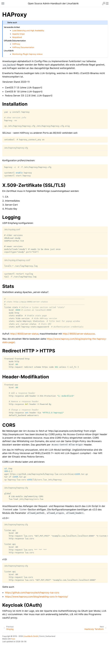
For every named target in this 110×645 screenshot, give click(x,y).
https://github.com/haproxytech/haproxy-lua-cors (32, 592)
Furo (13, 639)
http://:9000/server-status (24, 333)
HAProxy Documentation (23, 47)
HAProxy (16, 44)
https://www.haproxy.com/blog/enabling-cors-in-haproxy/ (36, 596)
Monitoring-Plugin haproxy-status (27, 54)
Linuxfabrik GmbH (30, 636)
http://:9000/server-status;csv (79, 333)
